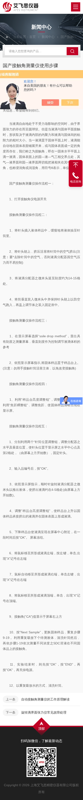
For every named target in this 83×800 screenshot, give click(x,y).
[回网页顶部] (75, 165)
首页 (32, 37)
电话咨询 (75, 181)
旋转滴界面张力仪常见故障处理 (43, 712)
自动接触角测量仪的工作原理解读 (45, 699)
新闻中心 (48, 37)
